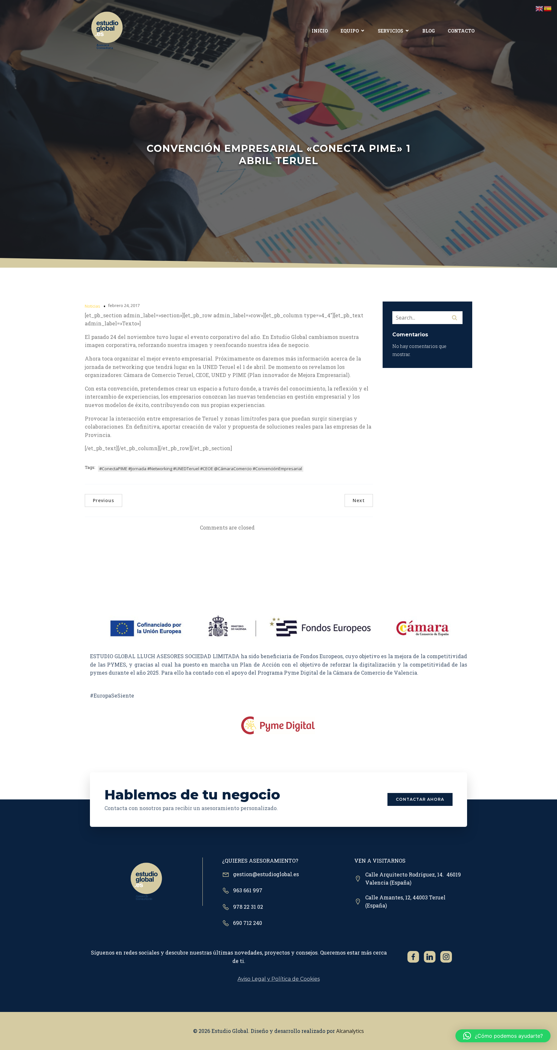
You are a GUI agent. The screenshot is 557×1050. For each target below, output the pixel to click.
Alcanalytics (350, 1031)
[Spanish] (548, 8)
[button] (503, 1035)
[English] (539, 8)
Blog (428, 31)
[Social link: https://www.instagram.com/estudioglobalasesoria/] (448, 957)
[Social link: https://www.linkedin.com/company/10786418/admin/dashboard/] (432, 957)
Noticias (92, 306)
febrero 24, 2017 (124, 305)
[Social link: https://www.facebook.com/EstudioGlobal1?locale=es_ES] (415, 957)
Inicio (320, 31)
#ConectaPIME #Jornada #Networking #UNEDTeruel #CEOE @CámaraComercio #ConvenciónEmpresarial (200, 468)
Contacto (461, 31)
